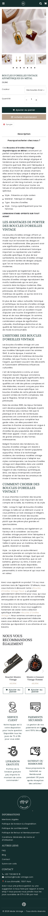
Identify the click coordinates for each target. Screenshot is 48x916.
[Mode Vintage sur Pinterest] (24, 905)
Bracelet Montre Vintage (13, 678)
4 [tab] (24, 67)
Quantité (6, 98)
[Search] (40, 3)
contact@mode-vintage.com (19, 877)
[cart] (45, 3)
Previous (5, 30)
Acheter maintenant (25, 117)
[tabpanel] (7, 59)
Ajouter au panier (14, 690)
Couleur (5, 89)
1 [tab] (13, 67)
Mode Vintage (16, 911)
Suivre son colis (9, 863)
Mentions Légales (10, 819)
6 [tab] (31, 67)
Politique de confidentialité (15, 828)
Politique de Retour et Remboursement (21, 832)
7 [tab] (35, 67)
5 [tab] (27, 67)
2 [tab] (17, 67)
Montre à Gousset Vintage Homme (35, 678)
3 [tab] (20, 67)
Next (43, 30)
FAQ (4, 850)
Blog (4, 855)
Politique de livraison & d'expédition (19, 824)
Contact (6, 859)
